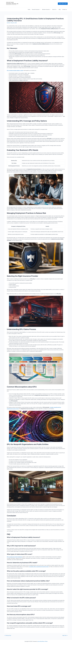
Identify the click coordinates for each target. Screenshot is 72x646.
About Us (54, 9)
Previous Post (7, 635)
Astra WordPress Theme (42, 641)
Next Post (65, 635)
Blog (60, 9)
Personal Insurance (35, 9)
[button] (63, 3)
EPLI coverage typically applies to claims (15, 70)
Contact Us (64, 9)
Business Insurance (46, 9)
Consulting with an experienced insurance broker (39, 566)
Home (29, 9)
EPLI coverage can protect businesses (14, 556)
